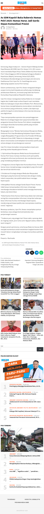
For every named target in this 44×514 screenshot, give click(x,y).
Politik (26, 408)
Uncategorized (26, 392)
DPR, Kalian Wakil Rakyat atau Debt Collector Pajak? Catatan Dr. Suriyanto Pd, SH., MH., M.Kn (11, 336)
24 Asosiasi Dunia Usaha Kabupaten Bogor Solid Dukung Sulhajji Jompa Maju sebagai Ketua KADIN (32, 293)
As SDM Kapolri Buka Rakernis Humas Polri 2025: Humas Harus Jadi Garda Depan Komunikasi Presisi (20, 244)
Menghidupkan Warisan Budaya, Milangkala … (25, 463)
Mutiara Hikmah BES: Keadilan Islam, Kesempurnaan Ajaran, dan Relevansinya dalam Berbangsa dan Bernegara (33, 314)
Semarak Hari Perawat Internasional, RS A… (25, 417)
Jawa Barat (13, 400)
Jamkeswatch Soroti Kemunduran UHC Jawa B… (25, 402)
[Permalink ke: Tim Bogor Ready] (3, 28)
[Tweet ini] (32, 253)
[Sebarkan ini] (27, 253)
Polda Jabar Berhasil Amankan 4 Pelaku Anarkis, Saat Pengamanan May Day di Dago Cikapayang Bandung (10, 262)
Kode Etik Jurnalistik (32, 499)
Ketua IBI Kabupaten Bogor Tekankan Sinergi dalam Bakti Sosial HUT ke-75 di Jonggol (11, 292)
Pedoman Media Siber (22, 502)
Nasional (19, 384)
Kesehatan (13, 384)
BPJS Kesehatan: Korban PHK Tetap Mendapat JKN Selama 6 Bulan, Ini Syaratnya (10, 313)
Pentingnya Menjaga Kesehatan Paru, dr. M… (25, 386)
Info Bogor (13, 408)
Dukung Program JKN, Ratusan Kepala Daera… (23, 395)
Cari (2, 346)
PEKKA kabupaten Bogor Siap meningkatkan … (25, 480)
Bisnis (11, 469)
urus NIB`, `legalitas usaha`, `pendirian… (24, 471)
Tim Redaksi (11, 499)
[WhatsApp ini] (41, 253)
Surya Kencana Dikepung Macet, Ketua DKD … (25, 457)
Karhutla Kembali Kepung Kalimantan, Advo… (26, 487)
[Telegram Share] (37, 253)
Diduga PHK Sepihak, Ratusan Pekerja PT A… (25, 411)
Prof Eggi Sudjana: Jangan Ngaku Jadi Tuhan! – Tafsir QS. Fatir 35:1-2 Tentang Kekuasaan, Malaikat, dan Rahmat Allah (33, 336)
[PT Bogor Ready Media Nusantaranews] (22, 3)
